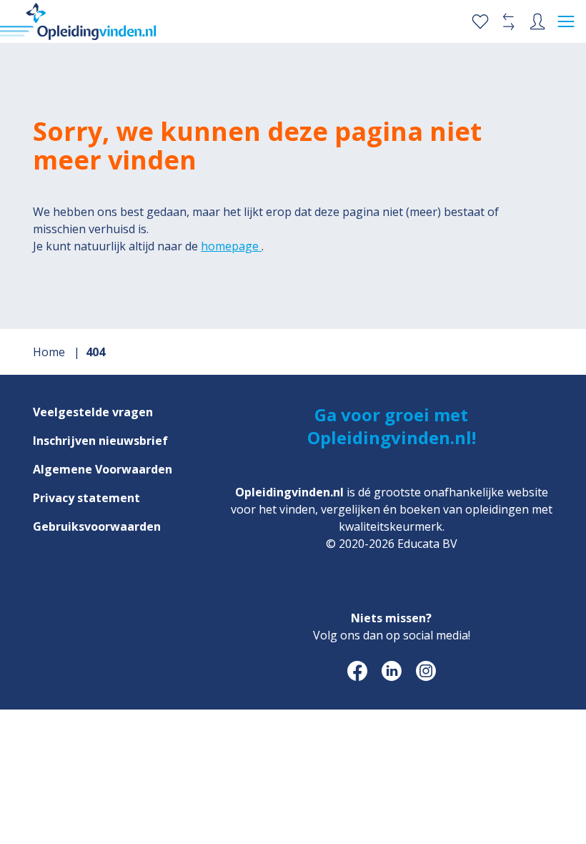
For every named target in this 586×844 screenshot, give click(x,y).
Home (50, 352)
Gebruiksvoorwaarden (97, 526)
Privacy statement (86, 498)
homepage (231, 246)
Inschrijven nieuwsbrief (100, 440)
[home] (78, 21)
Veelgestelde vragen (93, 412)
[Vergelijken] (509, 21)
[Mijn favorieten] (480, 21)
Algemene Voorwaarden (102, 469)
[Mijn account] (537, 21)
